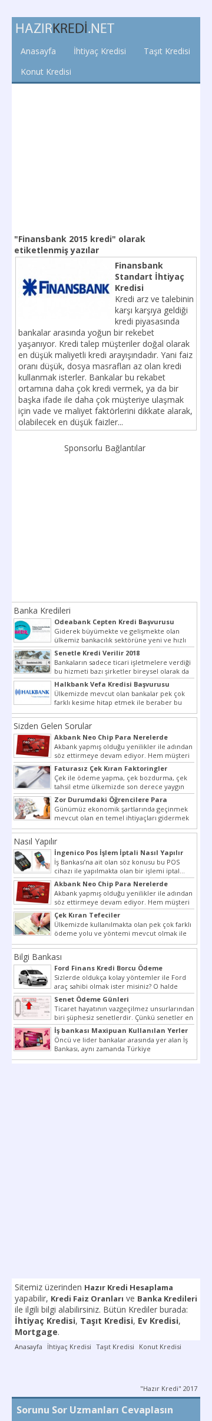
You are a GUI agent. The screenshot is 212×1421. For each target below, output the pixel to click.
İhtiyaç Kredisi (100, 51)
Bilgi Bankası (38, 956)
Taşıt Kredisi (167, 51)
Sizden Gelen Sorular (53, 725)
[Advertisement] (106, 157)
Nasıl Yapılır (35, 841)
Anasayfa (38, 51)
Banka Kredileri (42, 610)
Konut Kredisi (46, 71)
